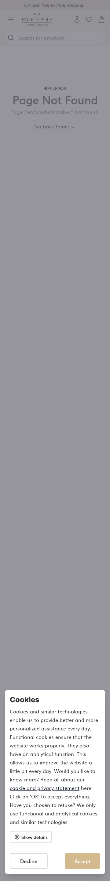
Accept (82, 861)
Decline (28, 861)
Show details (34, 837)
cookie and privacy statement (44, 787)
